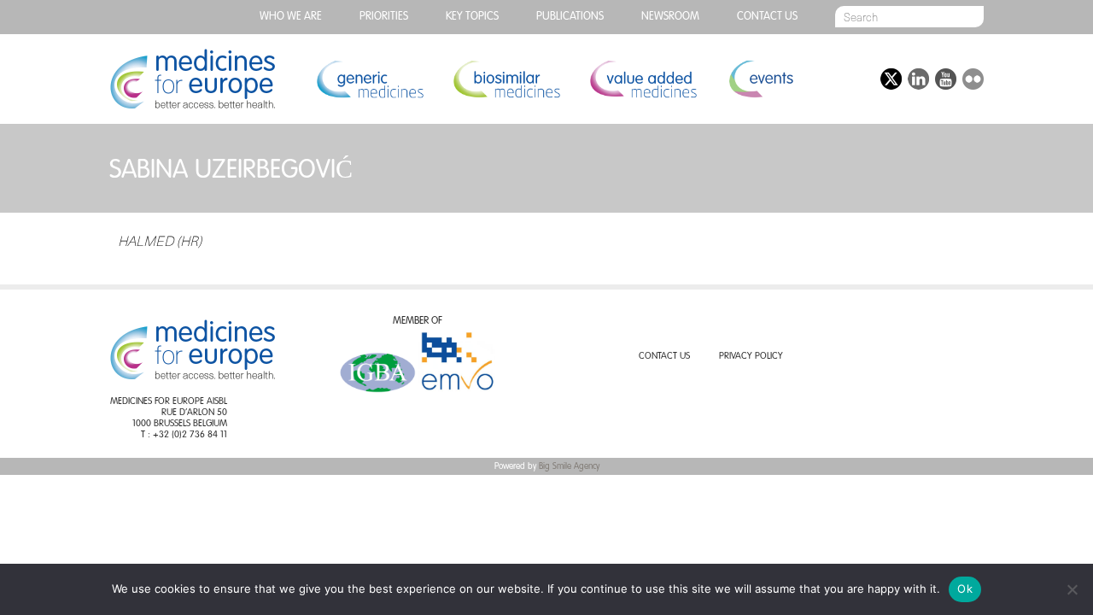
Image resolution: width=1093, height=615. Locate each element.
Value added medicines (643, 79)
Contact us (767, 16)
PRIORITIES (383, 16)
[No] (1071, 589)
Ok (965, 588)
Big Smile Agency (569, 466)
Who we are (291, 16)
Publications (570, 16)
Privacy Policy (751, 356)
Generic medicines (369, 79)
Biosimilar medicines (506, 79)
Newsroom (670, 16)
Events (760, 79)
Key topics (472, 16)
